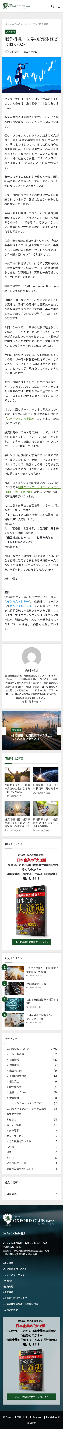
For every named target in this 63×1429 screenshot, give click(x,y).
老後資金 (14, 1081)
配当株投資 (15, 1087)
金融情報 (14, 1098)
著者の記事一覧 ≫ (31, 701)
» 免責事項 (8, 1292)
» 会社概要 (8, 1263)
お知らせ (11, 1119)
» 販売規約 (8, 1286)
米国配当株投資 (17, 1076)
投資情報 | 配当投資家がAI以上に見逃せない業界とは (31, 737)
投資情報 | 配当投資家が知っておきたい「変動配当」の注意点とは (17, 823)
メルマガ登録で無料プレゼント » (31, 942)
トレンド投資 (16, 1054)
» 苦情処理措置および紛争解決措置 (20, 1304)
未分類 (10, 1146)
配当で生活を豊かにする (20, 1168)
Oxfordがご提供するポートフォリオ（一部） (42, 1017)
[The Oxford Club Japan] (17, 5)
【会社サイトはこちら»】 (35, 1243)
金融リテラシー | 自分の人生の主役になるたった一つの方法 (17, 788)
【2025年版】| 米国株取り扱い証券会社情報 (42, 970)
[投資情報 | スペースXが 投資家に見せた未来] (45, 774)
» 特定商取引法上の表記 (15, 1269)
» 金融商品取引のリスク (15, 1298)
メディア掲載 (14, 1125)
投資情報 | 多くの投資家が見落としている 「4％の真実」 (45, 823)
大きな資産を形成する (19, 1141)
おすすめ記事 (14, 1114)
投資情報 (43, 24)
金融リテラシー (17, 1092)
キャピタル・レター (22, 606)
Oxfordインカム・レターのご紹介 (25, 1103)
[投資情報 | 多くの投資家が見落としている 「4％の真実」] (45, 808)
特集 (9, 1152)
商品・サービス (15, 1136)
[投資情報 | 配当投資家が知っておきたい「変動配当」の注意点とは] (17, 808)
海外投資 (14, 1065)
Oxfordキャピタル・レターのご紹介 (26, 1108)
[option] (31, 730)
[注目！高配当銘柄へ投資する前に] (14, 1004)
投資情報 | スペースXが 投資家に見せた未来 (45, 786)
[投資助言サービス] (14, 988)
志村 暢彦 (14, 51)
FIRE (12, 1158)
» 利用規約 (8, 1280)
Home (10, 24)
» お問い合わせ (10, 1309)
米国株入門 (15, 1070)
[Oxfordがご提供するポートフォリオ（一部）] (14, 1020)
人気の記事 (13, 1130)
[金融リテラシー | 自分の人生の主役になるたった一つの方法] (17, 774)
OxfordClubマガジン (26, 24)
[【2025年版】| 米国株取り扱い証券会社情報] (14, 973)
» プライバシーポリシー (15, 1274)
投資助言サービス (36, 984)
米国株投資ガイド (16, 1163)
